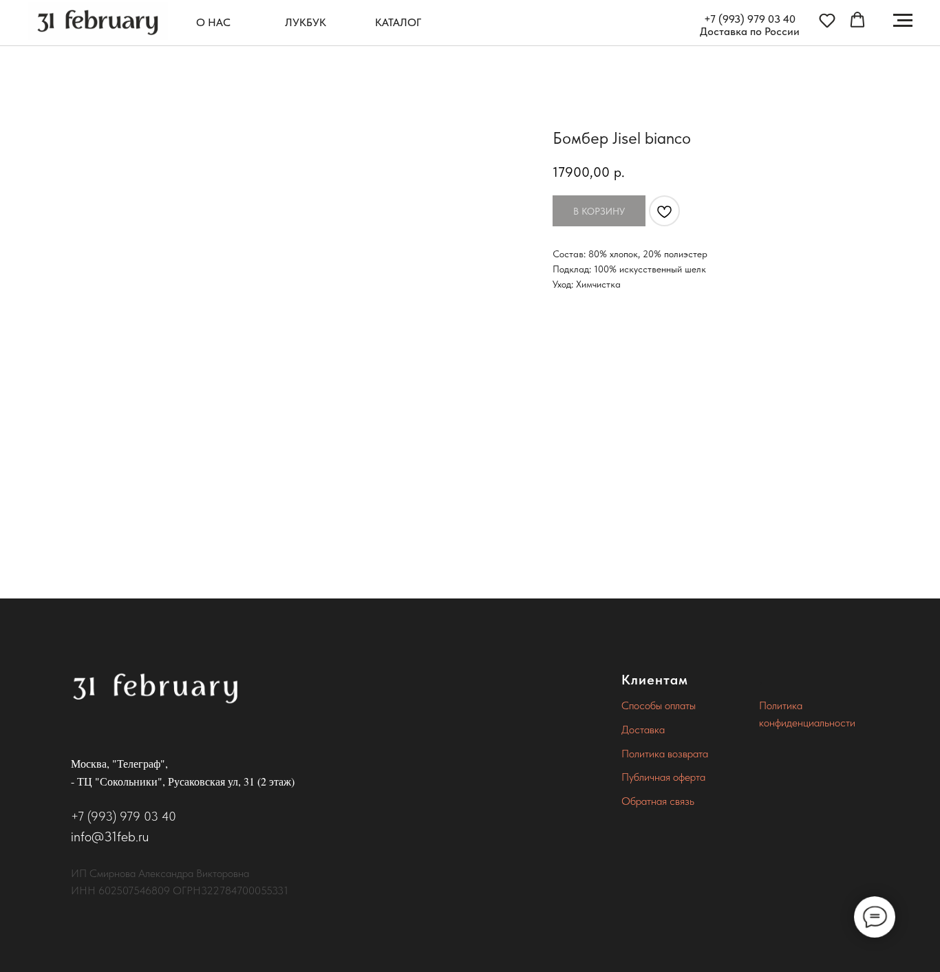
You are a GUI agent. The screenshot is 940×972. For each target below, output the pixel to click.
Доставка (643, 729)
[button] (827, 20)
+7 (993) (725, 18)
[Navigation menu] (902, 21)
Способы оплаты (658, 705)
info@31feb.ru (110, 836)
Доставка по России (750, 31)
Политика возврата (664, 753)
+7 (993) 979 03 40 (123, 816)
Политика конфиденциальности (807, 714)
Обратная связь (657, 801)
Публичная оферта (663, 777)
